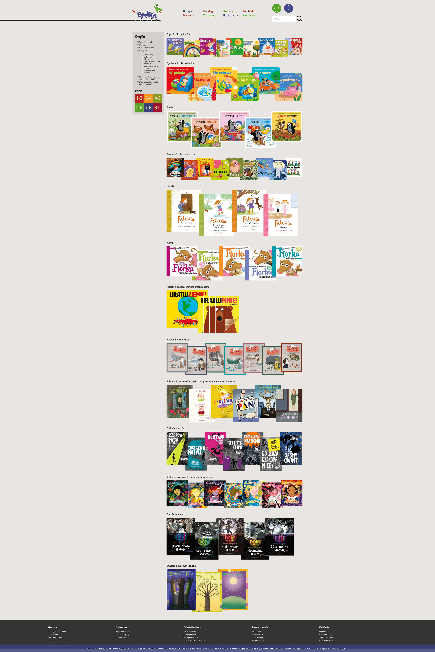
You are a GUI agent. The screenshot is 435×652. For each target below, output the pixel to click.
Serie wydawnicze (146, 47)
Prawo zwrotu (257, 634)
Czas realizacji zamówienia (194, 640)
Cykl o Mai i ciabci (176, 428)
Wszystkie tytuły (146, 42)
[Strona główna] (156, 13)
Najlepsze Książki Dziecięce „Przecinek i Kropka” (150, 78)
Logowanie (323, 631)
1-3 (139, 98)
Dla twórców (53, 634)
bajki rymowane (150, 57)
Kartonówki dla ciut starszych (182, 154)
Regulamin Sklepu (123, 631)
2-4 (148, 98)
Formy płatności (190, 634)
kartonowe (148, 72)
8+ (158, 107)
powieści (147, 63)
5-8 (139, 107)
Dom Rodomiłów (175, 514)
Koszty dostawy (190, 631)
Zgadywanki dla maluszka (180, 63)
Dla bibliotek (121, 637)
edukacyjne (148, 68)
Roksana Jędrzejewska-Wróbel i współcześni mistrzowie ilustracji (201, 381)
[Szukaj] (299, 19)
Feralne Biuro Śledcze (178, 339)
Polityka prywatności (327, 640)
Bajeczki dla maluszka (178, 34)
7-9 (148, 107)
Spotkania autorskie (56, 637)
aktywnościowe (150, 70)
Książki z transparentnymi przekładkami (188, 286)
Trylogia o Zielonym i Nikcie (181, 565)
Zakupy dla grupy (122, 634)
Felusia (170, 186)
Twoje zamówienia (326, 637)
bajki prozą (148, 54)
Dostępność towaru (191, 637)
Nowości (142, 45)
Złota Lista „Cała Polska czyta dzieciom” (148, 83)
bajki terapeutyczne (152, 61)
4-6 (158, 98)
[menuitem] (187, 11)
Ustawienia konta (326, 634)
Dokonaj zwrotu (257, 640)
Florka (170, 242)
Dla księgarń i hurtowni (57, 631)
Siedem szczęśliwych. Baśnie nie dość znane (190, 477)
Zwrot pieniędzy (258, 637)
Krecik (170, 107)
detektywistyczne (151, 66)
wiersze (147, 59)
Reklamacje (256, 631)
